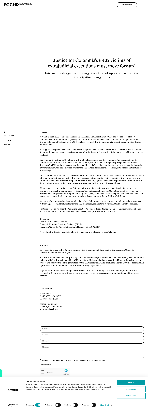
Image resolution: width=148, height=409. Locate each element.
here (74, 232)
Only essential (131, 396)
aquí (113, 232)
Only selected (131, 389)
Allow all (131, 382)
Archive (7, 145)
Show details (104, 405)
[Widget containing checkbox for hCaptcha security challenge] (55, 372)
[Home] (18, 5)
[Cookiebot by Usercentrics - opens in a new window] (13, 405)
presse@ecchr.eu (50, 299)
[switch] (58, 405)
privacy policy (58, 360)
